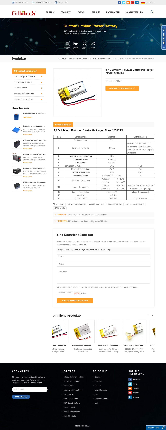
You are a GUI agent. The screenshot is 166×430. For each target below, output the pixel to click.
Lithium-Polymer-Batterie (78, 59)
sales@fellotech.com (43, 2)
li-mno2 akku (69, 394)
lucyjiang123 (62, 2)
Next (151, 314)
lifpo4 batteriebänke (72, 412)
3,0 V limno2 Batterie (72, 403)
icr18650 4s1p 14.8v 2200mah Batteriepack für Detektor (34, 126)
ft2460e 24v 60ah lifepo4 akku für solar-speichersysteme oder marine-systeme (34, 168)
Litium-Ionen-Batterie (23, 82)
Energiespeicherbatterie (24, 93)
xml (96, 403)
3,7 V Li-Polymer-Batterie (135, 204)
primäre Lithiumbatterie (23, 99)
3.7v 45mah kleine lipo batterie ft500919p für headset (87, 214)
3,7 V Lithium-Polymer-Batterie (101, 59)
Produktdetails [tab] (63, 124)
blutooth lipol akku (115, 204)
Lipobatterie (68, 386)
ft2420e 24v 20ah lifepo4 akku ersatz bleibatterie (34, 182)
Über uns (95, 12)
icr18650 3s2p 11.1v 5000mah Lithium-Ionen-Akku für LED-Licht (34, 113)
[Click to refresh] (77, 293)
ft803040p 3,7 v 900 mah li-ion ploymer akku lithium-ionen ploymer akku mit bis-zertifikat (117, 346)
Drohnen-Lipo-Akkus (96, 204)
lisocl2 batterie (69, 407)
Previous (147, 314)
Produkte (66, 12)
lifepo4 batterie (20, 87)
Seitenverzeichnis (101, 399)
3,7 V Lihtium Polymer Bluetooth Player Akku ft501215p (90, 250)
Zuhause (50, 12)
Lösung (80, 12)
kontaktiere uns (134, 12)
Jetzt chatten (153, 428)
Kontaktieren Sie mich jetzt (122, 88)
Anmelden (19, 396)
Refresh (83, 293)
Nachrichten (113, 12)
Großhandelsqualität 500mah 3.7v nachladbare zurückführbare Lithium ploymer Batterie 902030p (65, 346)
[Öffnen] (163, 37)
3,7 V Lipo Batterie (71, 399)
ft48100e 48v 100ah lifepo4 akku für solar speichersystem (34, 140)
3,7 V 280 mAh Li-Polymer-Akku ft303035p (143, 346)
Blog (96, 394)
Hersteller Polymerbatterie (76, 204)
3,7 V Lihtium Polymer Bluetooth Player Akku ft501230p (87, 221)
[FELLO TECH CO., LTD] (26, 12)
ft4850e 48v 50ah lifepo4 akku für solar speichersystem (34, 154)
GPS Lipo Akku (60, 208)
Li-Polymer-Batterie (71, 381)
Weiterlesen (27, 117)
